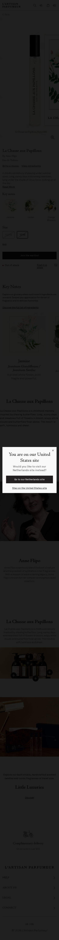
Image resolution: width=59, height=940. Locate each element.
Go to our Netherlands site (29, 479)
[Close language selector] (53, 450)
